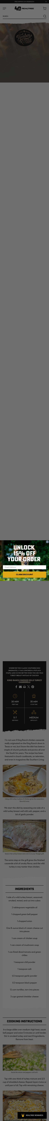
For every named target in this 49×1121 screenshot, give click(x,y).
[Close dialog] (47, 542)
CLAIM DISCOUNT (24, 574)
